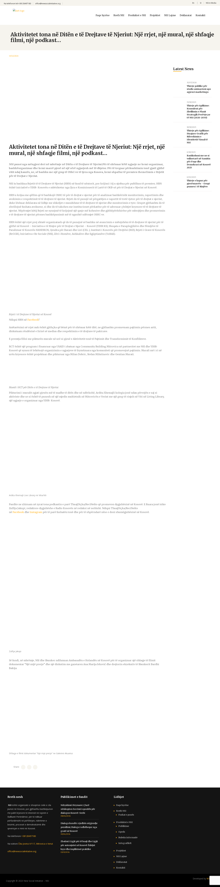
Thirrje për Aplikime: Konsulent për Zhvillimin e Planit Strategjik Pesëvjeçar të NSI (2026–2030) (198, 111)
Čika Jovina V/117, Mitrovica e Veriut (35, 843)
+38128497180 (28, 836)
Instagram (36, 512)
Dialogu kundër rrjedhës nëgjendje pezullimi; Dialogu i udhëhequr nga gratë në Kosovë (79, 827)
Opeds (121, 831)
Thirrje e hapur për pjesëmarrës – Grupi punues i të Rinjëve (198, 183)
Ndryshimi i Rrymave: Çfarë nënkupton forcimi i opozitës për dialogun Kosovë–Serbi (78, 809)
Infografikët (124, 843)
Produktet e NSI (124, 822)
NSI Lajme (121, 856)
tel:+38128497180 (23, 3)
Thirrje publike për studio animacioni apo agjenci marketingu (199, 89)
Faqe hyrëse (122, 805)
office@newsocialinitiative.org (47, 3)
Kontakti (120, 867)
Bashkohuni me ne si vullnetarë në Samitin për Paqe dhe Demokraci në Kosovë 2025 (199, 161)
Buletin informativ (128, 837)
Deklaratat (121, 862)
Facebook (33, 319)
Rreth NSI (121, 811)
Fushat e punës (126, 814)
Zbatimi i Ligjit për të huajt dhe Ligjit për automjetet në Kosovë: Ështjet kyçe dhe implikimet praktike (79, 845)
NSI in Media (211, 3)
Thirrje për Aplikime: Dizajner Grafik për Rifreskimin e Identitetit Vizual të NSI (198, 136)
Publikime (123, 826)
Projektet (121, 850)
